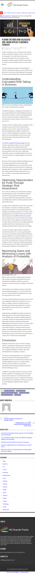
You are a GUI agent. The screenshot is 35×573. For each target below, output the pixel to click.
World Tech (6, 509)
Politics (5, 498)
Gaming (5, 484)
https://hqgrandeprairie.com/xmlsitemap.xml (12, 552)
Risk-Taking (18, 395)
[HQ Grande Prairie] (17, 4)
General (5, 487)
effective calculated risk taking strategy (14, 143)
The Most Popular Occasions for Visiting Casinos (13, 419)
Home (3, 16)
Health (4, 489)
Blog (4, 461)
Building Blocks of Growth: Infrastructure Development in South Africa (22, 424)
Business (8, 16)
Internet (5, 495)
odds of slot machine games (9, 392)
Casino (5, 469)
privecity (4, 384)
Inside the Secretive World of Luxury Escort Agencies (15, 442)
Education (5, 472)
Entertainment (6, 475)
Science (5, 501)
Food (4, 478)
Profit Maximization (7, 395)
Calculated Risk (21, 390)
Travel (4, 507)
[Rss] (17, 567)
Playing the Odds (24, 392)
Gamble (5, 481)
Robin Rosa (6, 47)
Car (4, 467)
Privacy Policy (25, 572)
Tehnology (6, 504)
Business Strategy (9, 390)
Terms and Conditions (12, 572)
